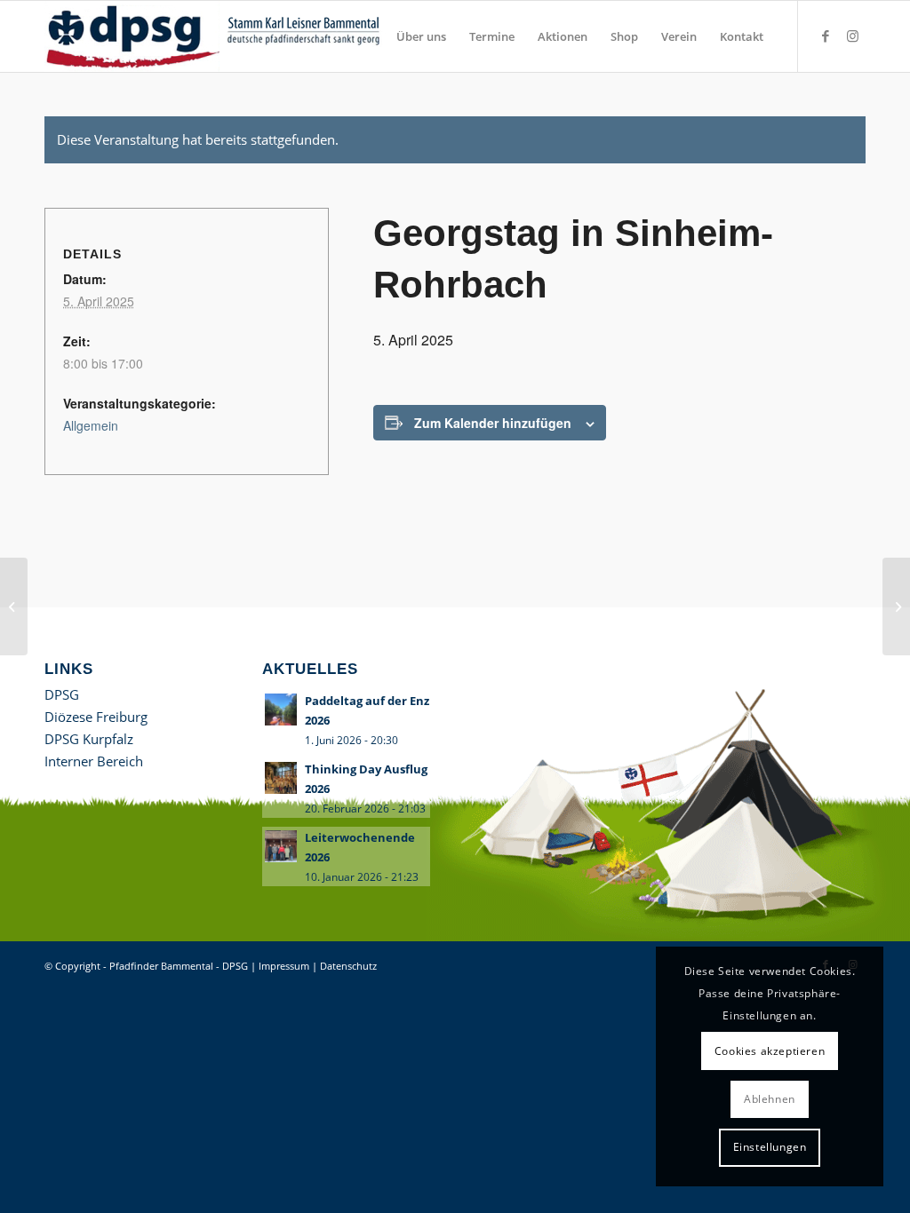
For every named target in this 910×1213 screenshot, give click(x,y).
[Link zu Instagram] (852, 35)
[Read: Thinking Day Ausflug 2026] (281, 778)
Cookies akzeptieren (769, 1050)
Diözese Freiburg (96, 716)
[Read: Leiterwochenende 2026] (281, 846)
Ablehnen (769, 1098)
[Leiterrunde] (14, 606)
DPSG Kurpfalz (88, 739)
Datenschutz (348, 965)
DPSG (61, 694)
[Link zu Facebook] (825, 35)
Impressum (284, 965)
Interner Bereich (93, 761)
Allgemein (90, 425)
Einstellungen (770, 1146)
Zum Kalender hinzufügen (492, 423)
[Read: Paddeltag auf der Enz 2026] (281, 709)
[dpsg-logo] (215, 36)
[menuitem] (421, 36)
